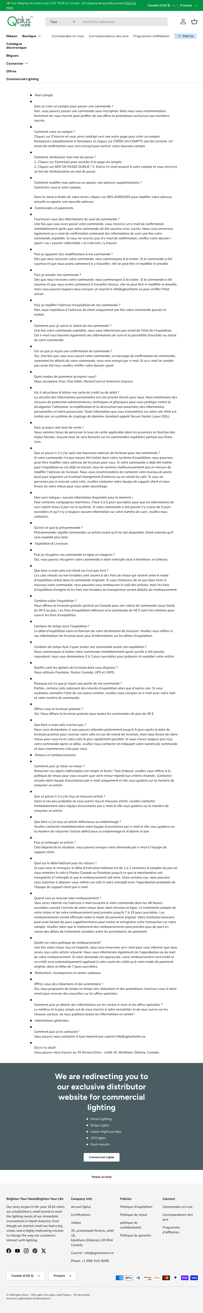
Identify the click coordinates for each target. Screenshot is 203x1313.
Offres (11, 71)
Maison (11, 36)
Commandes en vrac (68, 36)
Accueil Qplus (81, 1207)
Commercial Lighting (22, 79)
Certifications (80, 1215)
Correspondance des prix (109, 36)
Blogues (12, 55)
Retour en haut (101, 1177)
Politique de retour (133, 1215)
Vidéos (76, 1223)
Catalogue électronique (16, 46)
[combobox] (106, 21)
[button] (194, 21)
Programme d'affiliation (151, 36)
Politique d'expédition (136, 1207)
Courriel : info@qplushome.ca (92, 1253)
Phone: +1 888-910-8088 (90, 1261)
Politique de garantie (135, 1235)
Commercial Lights (101, 1157)
